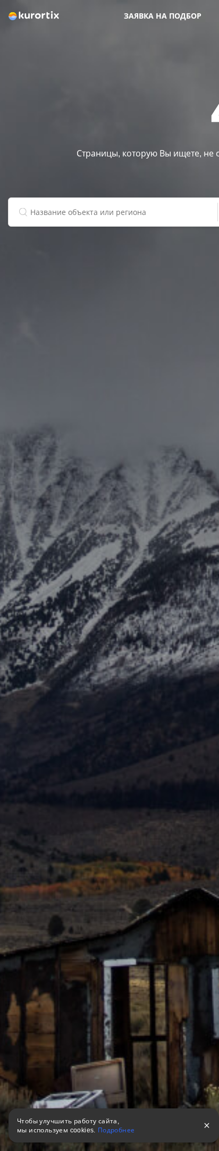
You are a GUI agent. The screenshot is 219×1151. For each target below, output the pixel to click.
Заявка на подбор (162, 16)
